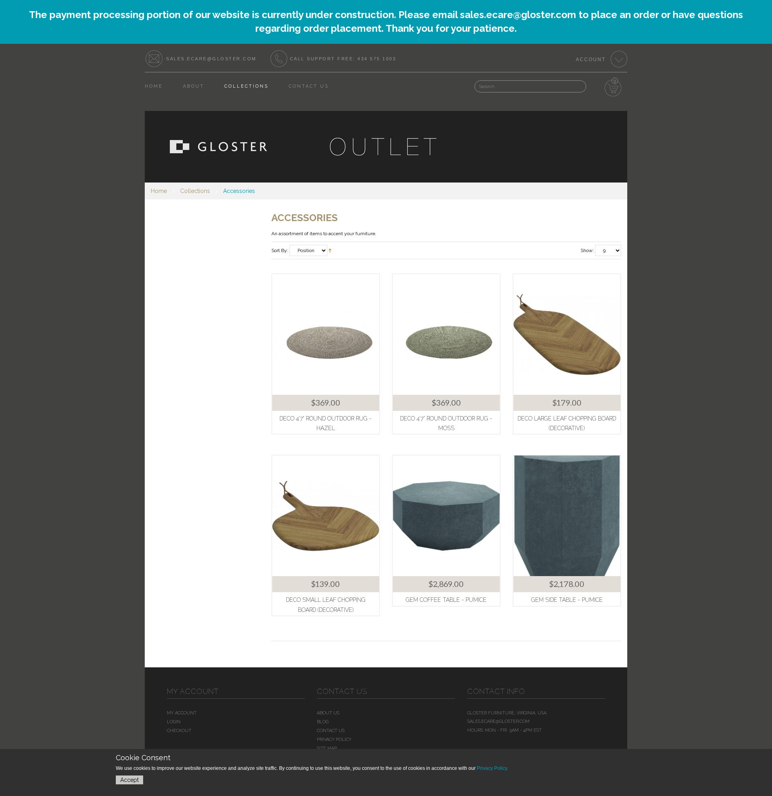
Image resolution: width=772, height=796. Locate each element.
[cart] (613, 88)
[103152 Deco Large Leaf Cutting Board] (566, 334)
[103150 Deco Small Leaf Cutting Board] (325, 515)
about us (328, 713)
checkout (179, 730)
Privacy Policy (334, 739)
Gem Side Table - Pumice (567, 600)
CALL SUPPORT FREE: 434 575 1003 (343, 58)
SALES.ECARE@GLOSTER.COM (211, 58)
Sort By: (279, 250)
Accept (129, 780)
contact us (331, 730)
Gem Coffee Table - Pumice (446, 600)
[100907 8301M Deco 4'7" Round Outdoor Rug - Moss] (446, 334)
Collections (195, 191)
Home (159, 191)
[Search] (570, 82)
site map (327, 748)
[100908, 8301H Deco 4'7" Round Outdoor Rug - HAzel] (325, 334)
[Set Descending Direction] (330, 250)
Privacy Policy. (492, 768)
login (174, 721)
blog (323, 721)
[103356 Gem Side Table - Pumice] (566, 515)
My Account (182, 713)
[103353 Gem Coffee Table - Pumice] (446, 515)
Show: (587, 250)
